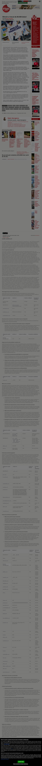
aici (11, 748)
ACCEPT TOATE (21, 761)
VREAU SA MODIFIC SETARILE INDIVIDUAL (20, 763)
